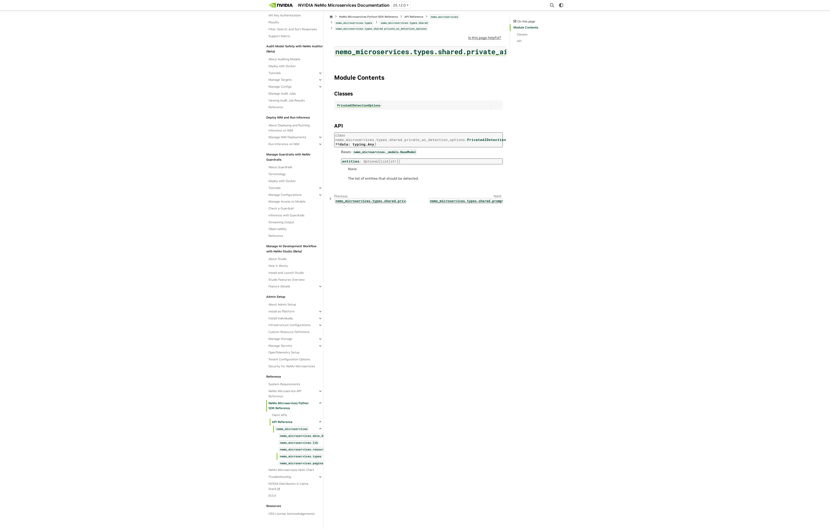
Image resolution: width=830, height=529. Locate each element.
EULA (272, 495)
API (519, 41)
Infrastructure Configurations (289, 325)
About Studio (277, 259)
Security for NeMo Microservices (291, 366)
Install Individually (280, 318)
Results (273, 22)
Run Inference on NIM (283, 144)
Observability (277, 229)
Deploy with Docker (282, 66)
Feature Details (279, 286)
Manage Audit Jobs (282, 93)
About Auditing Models (284, 59)
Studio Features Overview (286, 280)
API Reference (282, 422)
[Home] (331, 16)
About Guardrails (280, 167)
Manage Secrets (280, 346)
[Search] (552, 5)
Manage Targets (280, 80)
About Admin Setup (282, 304)
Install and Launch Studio (286, 273)
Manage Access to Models (286, 201)
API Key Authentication (284, 15)
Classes (522, 34)
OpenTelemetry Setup (283, 352)
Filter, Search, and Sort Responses (292, 29)
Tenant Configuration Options (289, 359)
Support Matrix (279, 36)
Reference (275, 107)
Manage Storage (280, 339)
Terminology (277, 174)
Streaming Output (281, 222)
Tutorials (274, 73)
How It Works (278, 266)
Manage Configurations (285, 195)
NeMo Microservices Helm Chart (291, 470)
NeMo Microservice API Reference (284, 393)
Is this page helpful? (484, 37)
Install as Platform (281, 311)
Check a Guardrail (281, 208)
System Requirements (284, 384)
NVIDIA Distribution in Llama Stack (288, 486)
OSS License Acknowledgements (291, 514)
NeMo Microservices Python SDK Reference (288, 405)
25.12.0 (399, 5)
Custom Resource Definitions (289, 332)
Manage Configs (279, 87)
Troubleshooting (279, 477)
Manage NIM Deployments (287, 137)
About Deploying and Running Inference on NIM (289, 127)
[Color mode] (561, 5)
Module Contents (525, 27)
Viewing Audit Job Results (286, 100)
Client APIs (279, 415)
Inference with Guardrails (286, 215)
